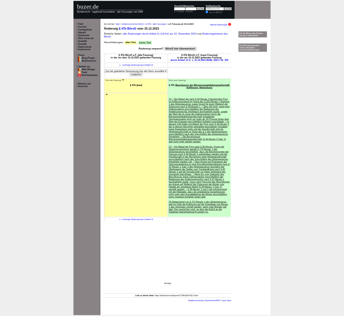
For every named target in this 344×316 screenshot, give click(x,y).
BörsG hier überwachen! (180, 48)
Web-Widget (88, 69)
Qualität (82, 41)
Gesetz (189, 11)
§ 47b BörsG (127, 28)
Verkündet (83, 35)
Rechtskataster (90, 75)
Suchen (82, 27)
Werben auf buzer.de (84, 85)
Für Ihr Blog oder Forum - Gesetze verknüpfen (251, 34)
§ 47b (148, 24)
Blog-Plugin (88, 58)
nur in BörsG (215, 12)
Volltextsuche (213, 6)
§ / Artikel (179, 11)
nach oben (226, 300)
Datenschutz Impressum (85, 48)
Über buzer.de (86, 38)
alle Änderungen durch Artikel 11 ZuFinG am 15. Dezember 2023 (160, 33)
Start (80, 24)
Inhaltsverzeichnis (196, 300)
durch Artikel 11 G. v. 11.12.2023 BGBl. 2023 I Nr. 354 (199, 60)
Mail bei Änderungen (219, 25)
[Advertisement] (167, 256)
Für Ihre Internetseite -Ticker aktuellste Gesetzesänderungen (249, 47)
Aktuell (82, 32)
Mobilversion (89, 61)
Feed (84, 72)
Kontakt (82, 44)
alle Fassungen (159, 24)
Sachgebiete (85, 29)
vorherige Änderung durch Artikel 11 (136, 65)
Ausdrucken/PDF (212, 300)
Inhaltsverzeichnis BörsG (133, 24)
